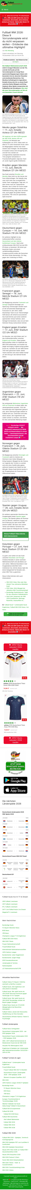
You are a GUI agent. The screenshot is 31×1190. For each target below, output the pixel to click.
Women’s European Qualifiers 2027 (15, 1077)
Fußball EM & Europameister (11, 1108)
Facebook (5, 1185)
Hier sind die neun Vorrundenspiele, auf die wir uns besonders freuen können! (14, 90)
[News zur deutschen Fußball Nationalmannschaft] (11, 3)
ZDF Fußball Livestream (9, 904)
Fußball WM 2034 (9, 1125)
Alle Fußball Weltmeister (11, 1119)
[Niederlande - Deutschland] (15, 820)
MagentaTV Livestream (9, 912)
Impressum (7, 1181)
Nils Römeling (23, 1179)
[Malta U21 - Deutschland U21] (15, 886)
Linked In (26, 1185)
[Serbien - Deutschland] (15, 844)
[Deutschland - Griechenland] (15, 826)
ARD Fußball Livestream (10, 901)
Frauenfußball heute (8, 947)
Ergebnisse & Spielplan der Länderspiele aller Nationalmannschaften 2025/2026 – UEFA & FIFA (15, 1050)
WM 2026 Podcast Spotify (16, 1187)
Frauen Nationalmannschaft (11, 944)
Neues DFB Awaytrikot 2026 (11, 1154)
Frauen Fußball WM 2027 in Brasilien (15, 1070)
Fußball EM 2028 (7, 1111)
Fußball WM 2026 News (18, 607)
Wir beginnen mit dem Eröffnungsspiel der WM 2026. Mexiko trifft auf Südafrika (14, 138)
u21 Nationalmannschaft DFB (11, 968)
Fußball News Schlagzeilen (10, 1028)
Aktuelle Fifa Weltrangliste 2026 (12, 1045)
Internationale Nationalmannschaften (14, 949)
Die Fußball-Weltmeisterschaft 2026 (14, 66)
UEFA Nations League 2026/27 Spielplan (15, 1083)
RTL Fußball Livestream (9, 907)
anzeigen (15, 62)
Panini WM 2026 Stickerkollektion (13, 1160)
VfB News (5, 933)
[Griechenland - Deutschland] (15, 838)
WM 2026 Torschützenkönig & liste (13, 1167)
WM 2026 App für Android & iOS (19, 1183)
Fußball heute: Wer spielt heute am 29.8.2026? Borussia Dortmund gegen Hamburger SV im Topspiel (14, 993)
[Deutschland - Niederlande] (15, 850)
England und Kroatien (9, 340)
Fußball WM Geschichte (9, 1117)
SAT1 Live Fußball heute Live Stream (14, 909)
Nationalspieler (7, 966)
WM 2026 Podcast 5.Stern (10, 1157)
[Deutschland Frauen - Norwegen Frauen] (15, 862)
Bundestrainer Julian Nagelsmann (13, 955)
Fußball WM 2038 (9, 1127)
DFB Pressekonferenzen (10, 960)
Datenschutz (14, 1181)
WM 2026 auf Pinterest (15, 1185)
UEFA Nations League (9, 952)
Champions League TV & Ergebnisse (14, 936)
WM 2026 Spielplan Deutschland (12, 1147)
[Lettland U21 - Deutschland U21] (15, 880)
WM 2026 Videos (7, 1170)
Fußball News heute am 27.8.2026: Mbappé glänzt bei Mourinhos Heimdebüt (13, 1007)
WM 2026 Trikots (7, 941)
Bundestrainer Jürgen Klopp (11, 957)
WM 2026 (5, 1080)
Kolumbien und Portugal (16, 558)
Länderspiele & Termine (9, 963)
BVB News (5, 930)
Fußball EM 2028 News (11, 1114)
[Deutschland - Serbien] (15, 832)
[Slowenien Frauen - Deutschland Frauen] (15, 868)
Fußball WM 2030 (9, 1122)
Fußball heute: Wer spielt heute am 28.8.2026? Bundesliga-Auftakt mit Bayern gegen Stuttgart (13, 1000)
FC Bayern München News (10, 928)
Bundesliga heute (8, 925)
